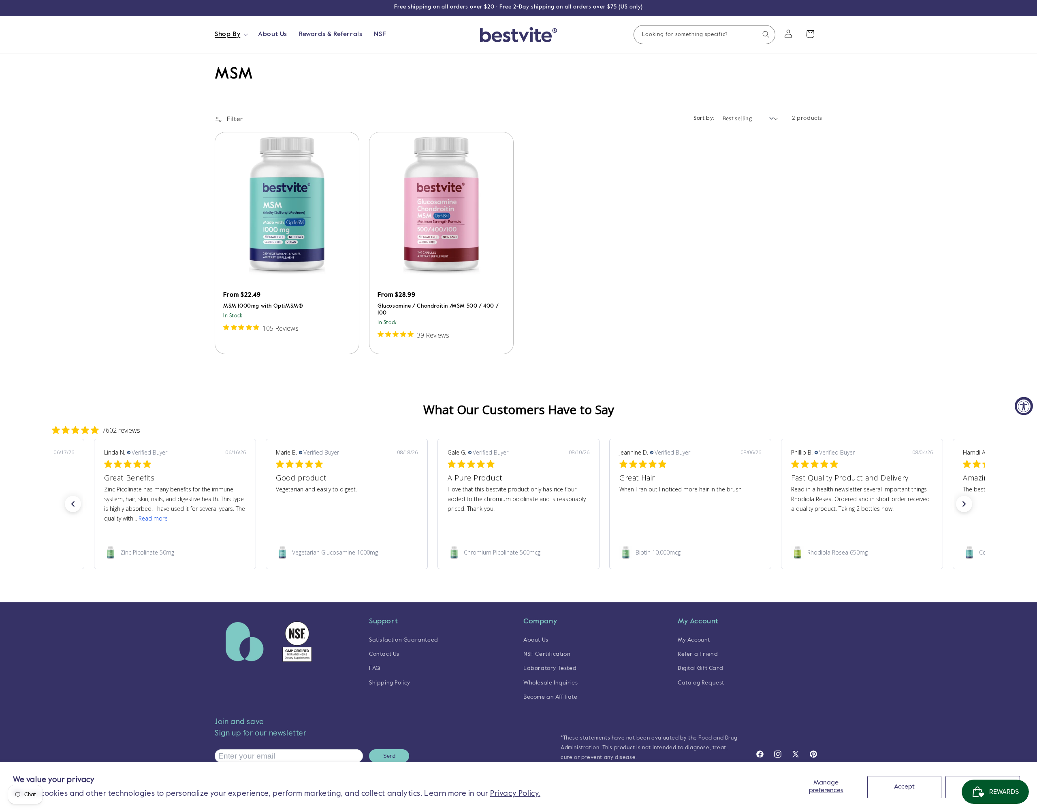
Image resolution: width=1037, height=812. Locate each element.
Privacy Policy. (515, 793)
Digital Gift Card (700, 669)
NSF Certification (546, 654)
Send (389, 756)
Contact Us (384, 654)
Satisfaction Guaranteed (403, 640)
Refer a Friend (698, 654)
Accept (904, 787)
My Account (694, 640)
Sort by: (703, 118)
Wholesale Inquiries (550, 683)
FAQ (374, 669)
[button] (230, 35)
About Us (535, 640)
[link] (175, 552)
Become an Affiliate (550, 697)
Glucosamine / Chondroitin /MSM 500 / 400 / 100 (438, 310)
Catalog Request (701, 683)
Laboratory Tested (549, 669)
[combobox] (704, 35)
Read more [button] (153, 518)
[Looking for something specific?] (766, 34)
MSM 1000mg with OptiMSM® (263, 306)
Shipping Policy (389, 683)
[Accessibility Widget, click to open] (1024, 406)
